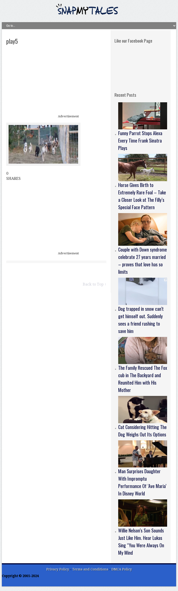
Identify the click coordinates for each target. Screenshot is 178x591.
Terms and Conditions (90, 569)
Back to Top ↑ (94, 284)
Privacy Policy (57, 569)
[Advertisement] (56, 80)
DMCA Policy (121, 569)
